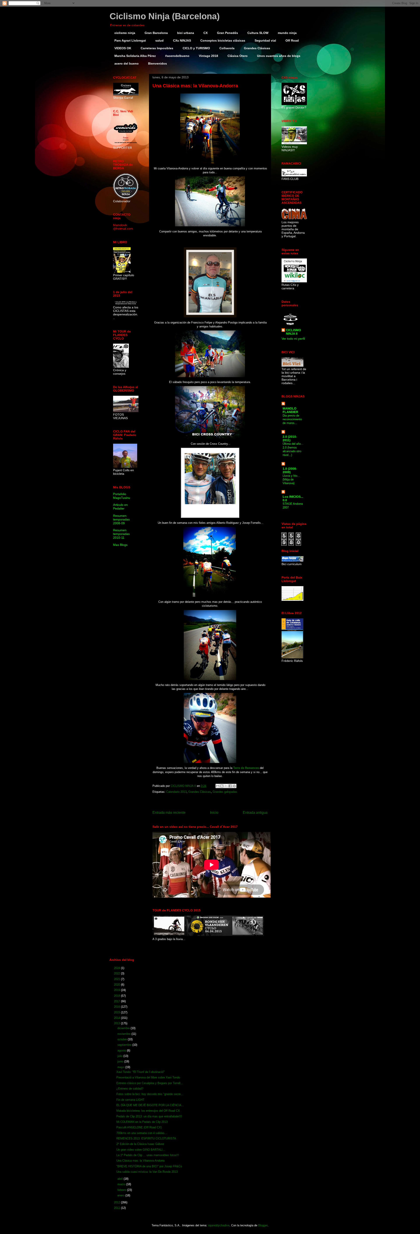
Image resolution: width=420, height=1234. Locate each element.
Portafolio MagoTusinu (121, 495)
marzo (121, 1184)
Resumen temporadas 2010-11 (121, 533)
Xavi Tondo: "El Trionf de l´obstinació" (140, 1072)
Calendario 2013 (176, 791)
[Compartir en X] (226, 786)
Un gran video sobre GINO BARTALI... (140, 1149)
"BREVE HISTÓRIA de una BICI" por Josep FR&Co (149, 1166)
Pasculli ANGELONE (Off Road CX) (139, 1127)
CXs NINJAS (182, 40)
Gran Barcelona (156, 33)
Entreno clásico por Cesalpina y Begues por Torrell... (149, 1083)
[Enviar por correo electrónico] (217, 786)
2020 (117, 984)
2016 (117, 1006)
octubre (122, 1039)
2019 (117, 990)
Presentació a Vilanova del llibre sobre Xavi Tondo (148, 1077)
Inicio (214, 812)
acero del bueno (126, 63)
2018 (117, 995)
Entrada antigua (255, 812)
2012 (117, 1202)
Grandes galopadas (225, 791)
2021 (117, 979)
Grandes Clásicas (257, 48)
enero (121, 1195)
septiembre (124, 1044)
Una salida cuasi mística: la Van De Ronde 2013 (147, 1171)
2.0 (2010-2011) (290, 438)
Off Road (292, 40)
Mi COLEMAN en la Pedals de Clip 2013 (142, 1121)
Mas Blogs (120, 545)
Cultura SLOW (257, 33)
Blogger (263, 1225)
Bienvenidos (157, 63)
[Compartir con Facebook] (230, 786)
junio (120, 1061)
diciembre (124, 1028)
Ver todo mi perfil (293, 338)
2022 (117, 973)
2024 (117, 968)
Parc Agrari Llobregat (130, 40)
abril (120, 1178)
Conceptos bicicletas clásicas (222, 40)
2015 (117, 1012)
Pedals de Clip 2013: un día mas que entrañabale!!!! (149, 1116)
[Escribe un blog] (222, 786)
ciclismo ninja (124, 33)
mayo (121, 1067)
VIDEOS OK (122, 48)
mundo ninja (287, 33)
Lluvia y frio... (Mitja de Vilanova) (291, 479)
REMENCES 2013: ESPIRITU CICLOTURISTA (146, 1138)
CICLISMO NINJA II (293, 331)
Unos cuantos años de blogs (278, 56)
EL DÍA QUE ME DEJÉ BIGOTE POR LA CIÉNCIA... (150, 1105)
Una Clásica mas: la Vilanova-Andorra (140, 1160)
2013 (117, 1023)
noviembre (124, 1033)
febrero (122, 1190)
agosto (122, 1050)
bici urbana (185, 33)
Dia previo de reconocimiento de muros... (292, 419)
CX (205, 33)
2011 (117, 1207)
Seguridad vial (265, 40)
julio (120, 1056)
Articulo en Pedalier (120, 506)
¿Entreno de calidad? (129, 1088)
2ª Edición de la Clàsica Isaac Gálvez (140, 1144)
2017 (117, 1001)
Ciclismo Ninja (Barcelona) (165, 16)
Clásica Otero (238, 56)
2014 (117, 1018)
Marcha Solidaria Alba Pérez (135, 56)
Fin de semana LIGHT (130, 1099)
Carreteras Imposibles (157, 48)
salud (159, 40)
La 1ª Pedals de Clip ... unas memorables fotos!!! (147, 1155)
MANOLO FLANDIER (290, 410)
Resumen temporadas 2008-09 (121, 519)
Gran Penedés (227, 33)
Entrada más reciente (169, 812)
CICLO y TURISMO (196, 48)
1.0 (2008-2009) (290, 470)
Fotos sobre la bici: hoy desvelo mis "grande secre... (149, 1094)
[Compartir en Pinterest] (234, 786)
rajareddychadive (218, 1225)
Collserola (226, 48)
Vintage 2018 (208, 56)
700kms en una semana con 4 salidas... (141, 1133)
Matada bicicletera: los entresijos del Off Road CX (148, 1110)
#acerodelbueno (177, 56)
